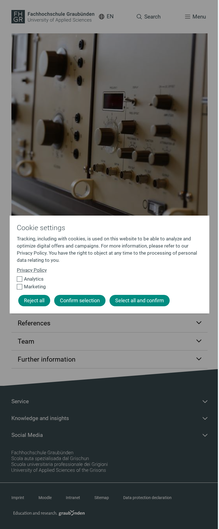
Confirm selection (80, 300)
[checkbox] (107, 279)
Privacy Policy (32, 270)
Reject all (34, 300)
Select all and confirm (139, 300)
